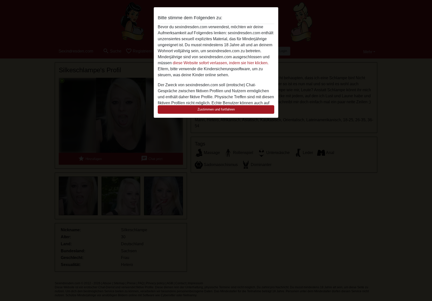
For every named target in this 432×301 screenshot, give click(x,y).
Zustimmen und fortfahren (216, 109)
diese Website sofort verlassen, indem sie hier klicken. (220, 63)
